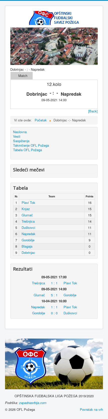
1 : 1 (54, 283)
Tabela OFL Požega (27, 150)
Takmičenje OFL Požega (31, 145)
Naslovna (20, 132)
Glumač (27, 215)
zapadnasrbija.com (32, 402)
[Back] (93, 111)
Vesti (16, 136)
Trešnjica (28, 221)
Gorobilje (28, 240)
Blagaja (27, 246)
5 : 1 (54, 295)
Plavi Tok (28, 202)
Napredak (28, 233)
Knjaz (26, 208)
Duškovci (28, 227)
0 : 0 (54, 313)
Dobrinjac (28, 252)
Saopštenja (21, 141)
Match (22, 75)
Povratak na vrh (91, 409)
